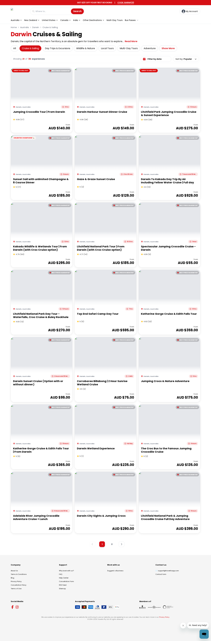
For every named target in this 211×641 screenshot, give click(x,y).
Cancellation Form (66, 581)
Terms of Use (16, 588)
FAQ (60, 574)
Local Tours (107, 48)
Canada (64, 20)
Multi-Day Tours (115, 20)
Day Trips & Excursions (57, 48)
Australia (15, 20)
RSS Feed (62, 585)
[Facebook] (12, 607)
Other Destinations (92, 20)
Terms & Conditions (19, 574)
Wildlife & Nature (85, 48)
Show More (168, 48)
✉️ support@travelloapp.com (167, 571)
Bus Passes (130, 20)
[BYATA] (142, 607)
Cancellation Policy (18, 585)
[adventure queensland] (154, 607)
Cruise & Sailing (50, 27)
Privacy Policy (16, 581)
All (14, 48)
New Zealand (30, 20)
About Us (14, 571)
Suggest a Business (115, 571)
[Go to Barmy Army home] (19, 11)
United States (48, 20)
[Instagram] (17, 607)
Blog (12, 578)
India (75, 20)
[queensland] (168, 607)
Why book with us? (66, 571)
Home (14, 27)
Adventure (150, 48)
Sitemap (62, 588)
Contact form (160, 574)
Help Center (63, 578)
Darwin (35, 27)
